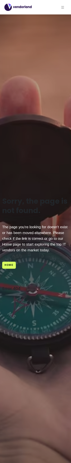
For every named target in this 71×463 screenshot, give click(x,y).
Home (9, 265)
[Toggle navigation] (63, 7)
